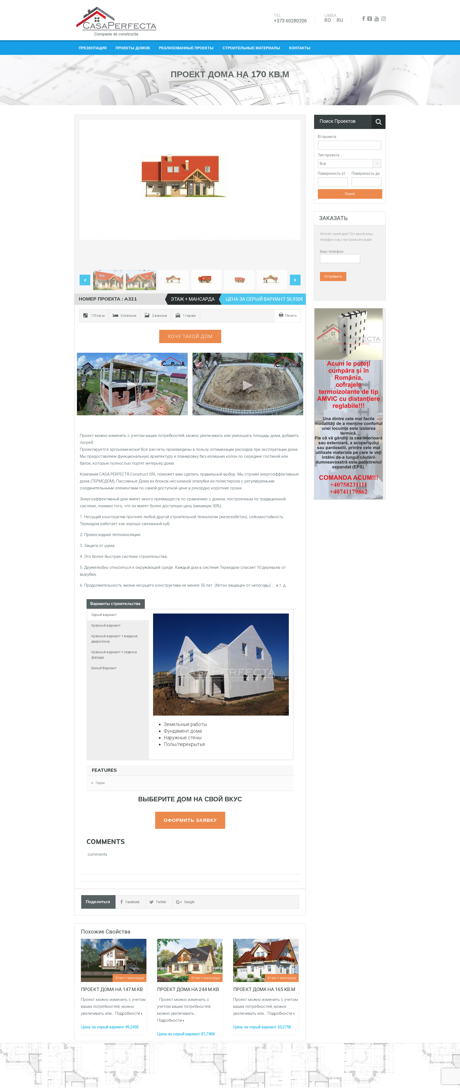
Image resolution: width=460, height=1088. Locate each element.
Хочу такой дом (190, 336)
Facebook (132, 902)
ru (340, 20)
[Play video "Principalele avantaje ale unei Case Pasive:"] (247, 384)
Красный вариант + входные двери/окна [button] (114, 638)
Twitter (161, 902)
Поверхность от (332, 173)
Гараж (100, 783)
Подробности (127, 1013)
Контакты (299, 48)
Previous (89, 193)
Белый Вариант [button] (104, 668)
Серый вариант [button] (104, 615)
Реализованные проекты (186, 48)
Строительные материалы (251, 48)
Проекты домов (133, 48)
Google (189, 902)
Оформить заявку (190, 820)
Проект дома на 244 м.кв (188, 989)
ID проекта (327, 137)
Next (291, 193)
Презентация (92, 48)
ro (328, 20)
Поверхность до (366, 173)
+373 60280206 (290, 20)
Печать (291, 316)
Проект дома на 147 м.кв (112, 989)
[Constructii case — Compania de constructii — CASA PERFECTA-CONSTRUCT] (116, 19)
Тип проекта (328, 155)
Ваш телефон (331, 251)
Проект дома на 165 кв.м (264, 989)
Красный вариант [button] (106, 625)
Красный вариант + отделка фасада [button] (114, 654)
